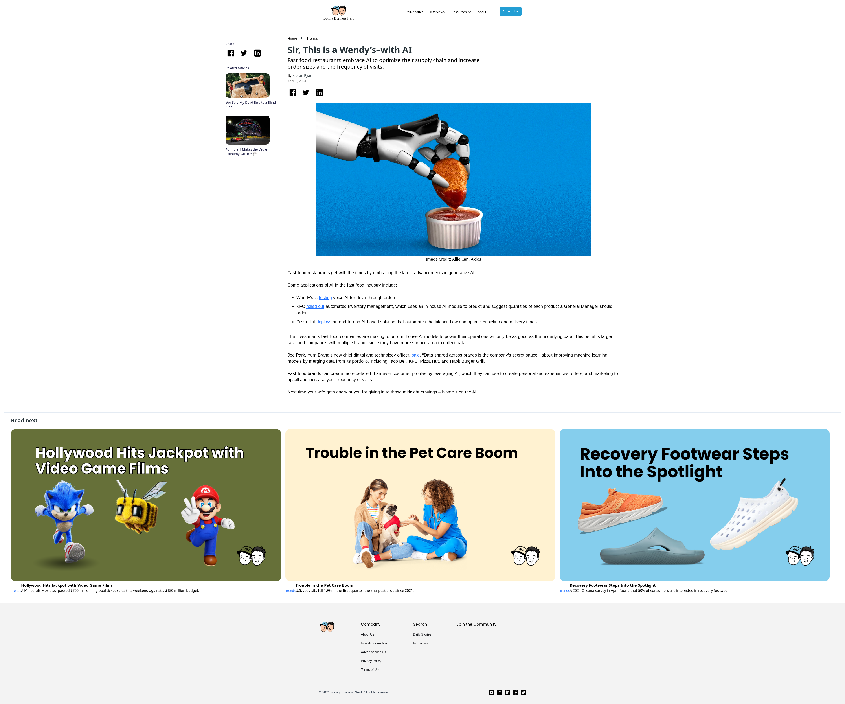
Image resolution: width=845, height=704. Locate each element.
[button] (461, 12)
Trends (312, 38)
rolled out (315, 306)
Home (292, 38)
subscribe (510, 11)
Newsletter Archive (374, 643)
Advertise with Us (373, 652)
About (482, 12)
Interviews (437, 12)
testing (325, 297)
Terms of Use (370, 669)
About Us (367, 634)
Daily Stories (414, 12)
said (416, 355)
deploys (323, 321)
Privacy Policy (371, 661)
